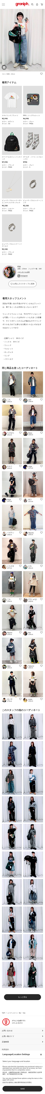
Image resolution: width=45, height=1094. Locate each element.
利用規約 (5, 1049)
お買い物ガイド (8, 1036)
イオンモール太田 (24, 272)
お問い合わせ (7, 1031)
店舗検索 (5, 1042)
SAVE (22, 1089)
